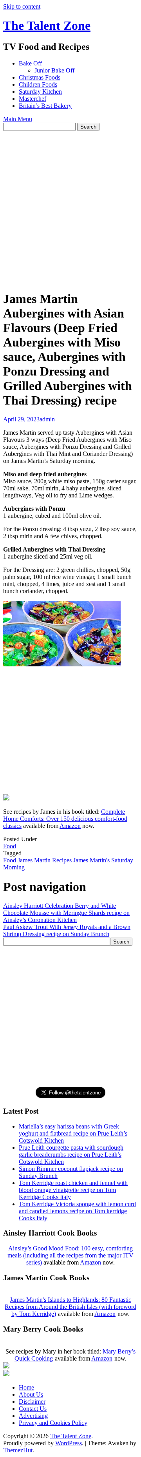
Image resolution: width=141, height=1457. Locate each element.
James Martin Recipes (45, 860)
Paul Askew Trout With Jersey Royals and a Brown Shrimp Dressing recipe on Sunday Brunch (66, 930)
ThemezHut (18, 1450)
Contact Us (33, 1408)
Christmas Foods (39, 77)
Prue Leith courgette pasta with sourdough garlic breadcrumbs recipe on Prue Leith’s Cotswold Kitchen (71, 1154)
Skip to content (21, 6)
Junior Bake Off (54, 70)
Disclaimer (32, 1401)
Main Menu (17, 119)
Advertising (33, 1415)
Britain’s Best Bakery (45, 105)
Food (9, 846)
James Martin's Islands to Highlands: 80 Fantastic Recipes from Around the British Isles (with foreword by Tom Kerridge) (70, 1306)
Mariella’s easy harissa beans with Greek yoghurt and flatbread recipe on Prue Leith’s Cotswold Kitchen (73, 1133)
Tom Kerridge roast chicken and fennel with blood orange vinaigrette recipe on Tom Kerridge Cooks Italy (73, 1189)
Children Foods (38, 84)
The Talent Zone (46, 25)
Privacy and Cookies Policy (53, 1422)
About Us (31, 1394)
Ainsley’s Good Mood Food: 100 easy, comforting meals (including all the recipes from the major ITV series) (70, 1255)
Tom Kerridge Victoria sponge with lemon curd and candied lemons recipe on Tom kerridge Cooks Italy (77, 1211)
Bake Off (30, 63)
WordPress (68, 1443)
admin (47, 419)
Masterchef (32, 98)
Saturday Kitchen (40, 91)
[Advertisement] (70, 205)
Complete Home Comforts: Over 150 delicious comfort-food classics (65, 818)
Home (26, 1387)
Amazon (70, 825)
